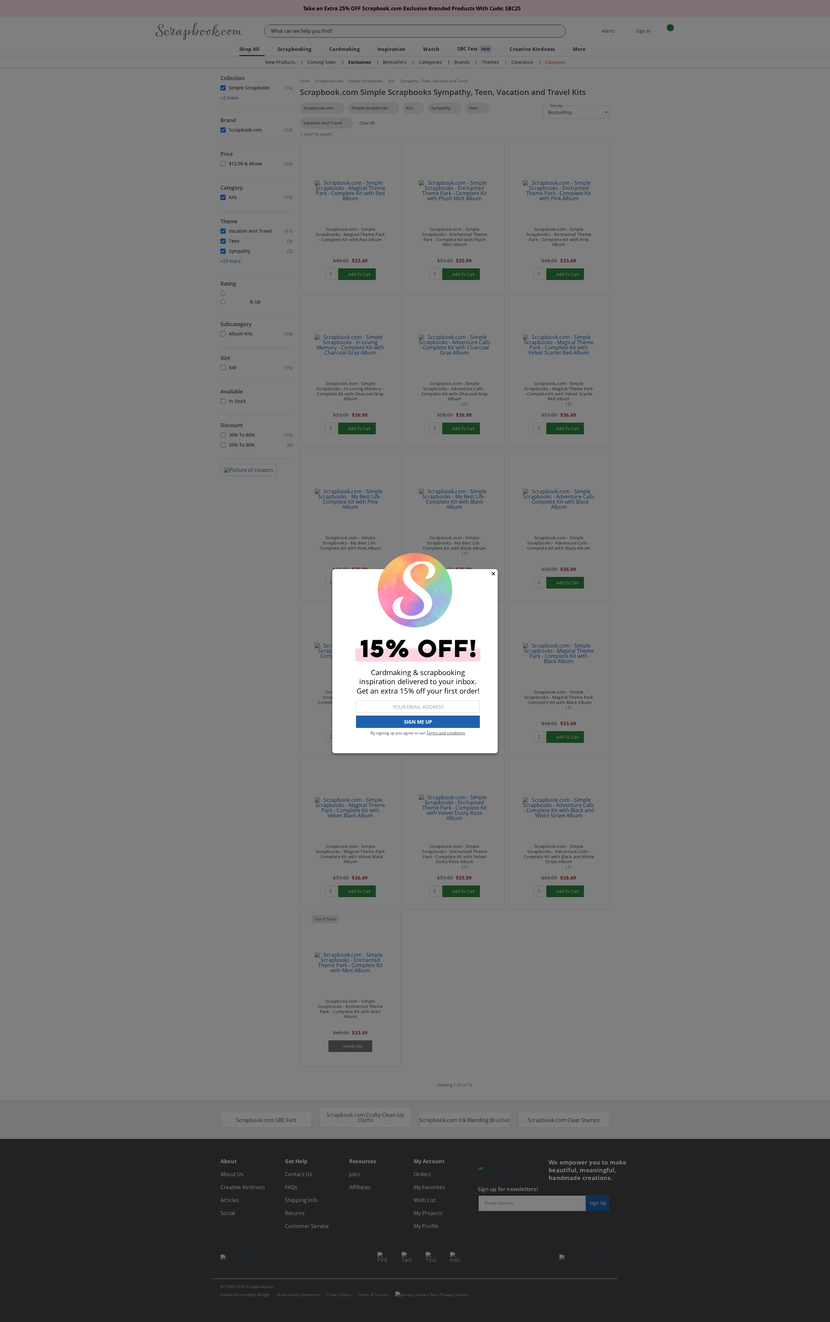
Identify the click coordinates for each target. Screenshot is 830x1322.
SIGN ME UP (418, 722)
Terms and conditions (445, 733)
